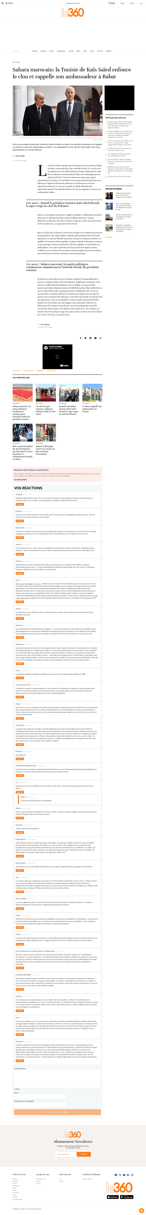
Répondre (20, 504)
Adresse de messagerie (24, 1101)
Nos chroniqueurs (17, 1199)
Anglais (132, 3)
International (61, 51)
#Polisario (51, 371)
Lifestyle (100, 51)
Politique (34, 51)
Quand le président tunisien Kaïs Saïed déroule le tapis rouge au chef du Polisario (63, 204)
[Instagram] (132, 1175)
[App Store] (113, 1197)
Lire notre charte (20, 479)
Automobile (16, 1192)
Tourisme (108, 51)
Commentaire (20, 1069)
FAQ (60, 1179)
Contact (61, 1181)
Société (51, 51)
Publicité (38, 1181)
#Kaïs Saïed (28, 371)
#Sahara (40, 371)
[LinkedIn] (128, 1175)
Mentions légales (87, 1179)
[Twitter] (120, 1175)
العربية (141, 3)
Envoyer (84, 1154)
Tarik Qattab (20, 156)
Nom (16, 1093)
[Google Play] (126, 1197)
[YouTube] (124, 1175)
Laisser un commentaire (57, 1112)
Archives (38, 1183)
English (122, 3)
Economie (43, 51)
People (92, 51)
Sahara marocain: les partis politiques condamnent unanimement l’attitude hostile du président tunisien (62, 267)
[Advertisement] (73, 34)
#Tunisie (16, 371)
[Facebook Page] (116, 1175)
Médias (78, 51)
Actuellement (16, 51)
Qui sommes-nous (41, 1179)
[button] (141, 1210)
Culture (70, 51)
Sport (85, 51)
